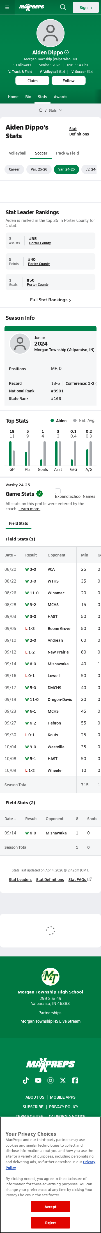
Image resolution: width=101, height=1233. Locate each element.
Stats (42, 96)
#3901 (57, 391)
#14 (52, 71)
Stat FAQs (77, 879)
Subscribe (33, 1106)
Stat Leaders (20, 879)
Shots (92, 818)
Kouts (53, 734)
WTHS (53, 581)
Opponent (56, 554)
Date (9, 554)
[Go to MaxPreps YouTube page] (38, 1081)
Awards (60, 96)
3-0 (33, 569)
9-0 (33, 746)
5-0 (33, 687)
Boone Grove (59, 628)
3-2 (33, 604)
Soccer (41, 153)
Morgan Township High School (50, 991)
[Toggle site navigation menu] (7, 7)
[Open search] (63, 7)
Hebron (54, 723)
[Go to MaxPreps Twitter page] (62, 1081)
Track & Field (67, 153)
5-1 (33, 758)
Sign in (86, 7)
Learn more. (29, 508)
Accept (50, 1206)
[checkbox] (58, 491)
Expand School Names (75, 496)
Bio (28, 96)
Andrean (55, 640)
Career (14, 169)
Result (31, 554)
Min (84, 554)
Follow (69, 80)
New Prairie (58, 652)
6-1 (33, 711)
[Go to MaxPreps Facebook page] (75, 1081)
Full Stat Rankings (49, 299)
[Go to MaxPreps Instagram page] (50, 1081)
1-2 (31, 652)
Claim (32, 80)
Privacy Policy (63, 1106)
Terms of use (29, 1116)
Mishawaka (58, 663)
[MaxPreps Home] (31, 7)
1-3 (31, 628)
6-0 (33, 663)
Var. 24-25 (66, 169)
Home (13, 96)
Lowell (54, 675)
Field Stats (18, 523)
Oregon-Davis (60, 699)
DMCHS (54, 687)
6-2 (33, 723)
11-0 (34, 592)
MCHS (53, 604)
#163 (56, 398)
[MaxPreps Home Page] (41, 110)
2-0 (33, 640)
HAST (53, 616)
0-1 (31, 675)
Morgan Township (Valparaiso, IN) (50, 59)
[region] (50, 1175)
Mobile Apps (62, 1097)
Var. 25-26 (39, 169)
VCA (51, 569)
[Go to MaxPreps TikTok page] (25, 1081)
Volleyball (17, 153)
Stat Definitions (79, 131)
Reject (50, 1222)
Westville (56, 746)
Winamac (56, 592)
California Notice (67, 1116)
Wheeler (55, 770)
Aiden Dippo (47, 52)
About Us (35, 1097)
